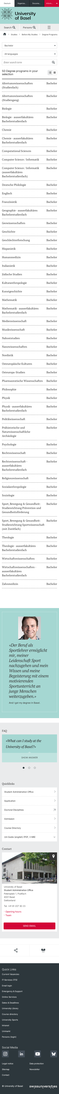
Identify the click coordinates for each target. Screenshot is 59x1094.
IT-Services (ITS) (9, 980)
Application (9, 801)
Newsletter (34, 1069)
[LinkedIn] (21, 1054)
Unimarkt (6, 1031)
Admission (9, 818)
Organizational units (23, 3)
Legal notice (7, 1063)
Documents (37, 3)
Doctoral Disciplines (14, 809)
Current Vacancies (10, 974)
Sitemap (5, 1069)
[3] (35, 768)
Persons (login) (9, 1037)
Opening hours (13, 911)
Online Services (9, 997)
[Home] (5, 34)
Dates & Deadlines (10, 1002)
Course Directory (12, 828)
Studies (14, 34)
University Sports (10, 1020)
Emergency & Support (12, 991)
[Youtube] (37, 1054)
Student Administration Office (18, 792)
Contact (5, 1075)
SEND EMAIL (29, 925)
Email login (7, 985)
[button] (15, 950)
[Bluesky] (53, 1054)
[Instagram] (5, 1054)
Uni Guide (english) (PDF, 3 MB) (19, 837)
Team (8, 915)
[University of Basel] (18, 14)
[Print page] (43, 950)
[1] (24, 768)
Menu (49, 27)
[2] (29, 768)
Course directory (10, 1014)
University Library (10, 1008)
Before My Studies (30, 34)
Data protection (36, 1063)
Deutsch (7, 3)
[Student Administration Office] (53, 856)
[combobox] (29, 45)
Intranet (5, 1025)
